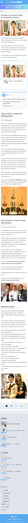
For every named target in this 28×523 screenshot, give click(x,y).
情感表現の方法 (7, 501)
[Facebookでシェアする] (11, 406)
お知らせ (4, 509)
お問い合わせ (18, 519)
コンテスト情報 (6, 506)
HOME (15, 516)
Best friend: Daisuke (8, 105)
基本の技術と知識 (7, 493)
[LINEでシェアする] (21, 406)
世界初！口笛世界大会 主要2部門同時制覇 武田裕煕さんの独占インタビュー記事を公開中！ (14, 6)
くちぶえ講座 (6, 490)
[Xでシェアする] (6, 406)
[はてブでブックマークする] (16, 406)
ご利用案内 (10, 519)
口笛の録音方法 (7, 498)
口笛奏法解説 (6, 495)
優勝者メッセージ (6, 504)
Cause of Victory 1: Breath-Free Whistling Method (14, 99)
